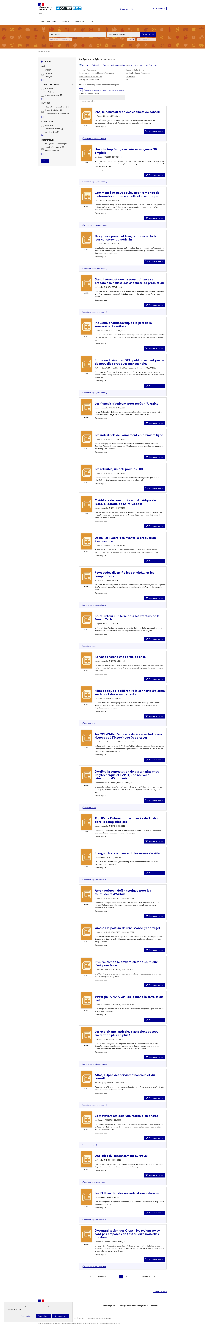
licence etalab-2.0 (114, 1323)
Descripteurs (47, 140)
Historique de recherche (59, 40)
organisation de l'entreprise (90, 76)
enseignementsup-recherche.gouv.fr (133, 1306)
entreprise (132, 65)
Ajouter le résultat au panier (96, 90)
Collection (47, 121)
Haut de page (161, 1291)
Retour (48, 51)
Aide (130, 40)
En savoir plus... (101, 126)
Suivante (145, 1277)
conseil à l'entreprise (87, 70)
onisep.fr (154, 1306)
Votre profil (51, 22)
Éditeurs (45, 103)
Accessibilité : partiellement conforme (99, 1318)
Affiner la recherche (116, 90)
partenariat (130, 76)
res (127, 79)
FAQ (91, 22)
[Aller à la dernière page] (155, 1276)
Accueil (41, 22)
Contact (82, 1318)
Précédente (102, 1277)
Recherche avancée (145, 40)
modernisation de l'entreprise (138, 73)
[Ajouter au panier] (147, 131)
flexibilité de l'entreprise (135, 70)
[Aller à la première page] (90, 1276)
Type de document (50, 84)
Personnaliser (26, 1316)
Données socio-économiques (115, 65)
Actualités (65, 22)
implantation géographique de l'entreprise (96, 73)
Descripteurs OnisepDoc (91, 65)
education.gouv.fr (108, 1306)
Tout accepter (61, 1316)
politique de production (89, 79)
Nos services (79, 22)
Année (44, 66)
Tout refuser (43, 1316)
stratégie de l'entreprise (148, 65)
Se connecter (160, 8)
